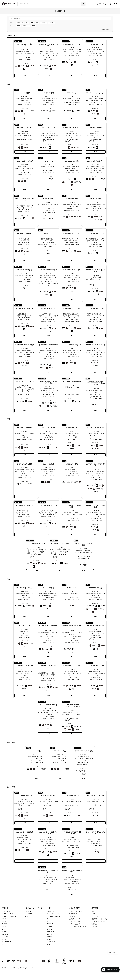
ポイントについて (74, 924)
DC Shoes (5, 926)
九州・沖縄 (51, 22)
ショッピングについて (75, 911)
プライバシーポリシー (98, 921)
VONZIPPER (6, 931)
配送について (73, 914)
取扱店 (33, 26)
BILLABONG (28, 914)
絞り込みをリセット (105, 29)
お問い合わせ (95, 911)
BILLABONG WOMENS (9, 916)
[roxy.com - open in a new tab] (13, 961)
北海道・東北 (20, 22)
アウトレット (26, 26)
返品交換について (74, 916)
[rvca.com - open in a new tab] (20, 961)
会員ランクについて (75, 921)
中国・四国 (43, 22)
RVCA (4, 921)
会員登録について (74, 919)
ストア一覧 (94, 916)
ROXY (4, 919)
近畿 (37, 22)
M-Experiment (6, 942)
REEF (3, 944)
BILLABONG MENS (8, 914)
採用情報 (94, 926)
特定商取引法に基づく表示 (99, 919)
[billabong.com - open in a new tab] (8, 961)
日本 (112, 953)
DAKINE (4, 929)
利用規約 (94, 924)
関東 (27, 22)
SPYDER (4, 939)
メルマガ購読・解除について (77, 926)
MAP (24, 76)
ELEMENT (5, 924)
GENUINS (5, 934)
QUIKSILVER (6, 911)
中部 (32, 22)
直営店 (18, 26)
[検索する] (83, 4)
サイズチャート (96, 914)
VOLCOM (5, 937)
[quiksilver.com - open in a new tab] (3, 961)
